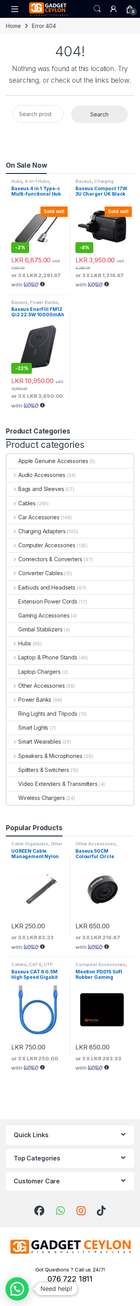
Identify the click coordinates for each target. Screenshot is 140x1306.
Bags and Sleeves (41, 489)
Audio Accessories (41, 475)
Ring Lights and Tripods (47, 713)
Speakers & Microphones (50, 756)
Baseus (83, 181)
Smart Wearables (39, 741)
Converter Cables (40, 573)
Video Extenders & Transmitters (58, 783)
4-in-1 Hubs (36, 181)
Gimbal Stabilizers (40, 629)
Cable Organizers (29, 843)
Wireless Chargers (41, 797)
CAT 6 (35, 964)
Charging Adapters (94, 184)
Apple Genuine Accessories (53, 461)
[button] (17, 1289)
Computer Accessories (46, 545)
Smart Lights (33, 727)
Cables (27, 503)
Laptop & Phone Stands (47, 657)
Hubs (16, 181)
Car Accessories (39, 517)
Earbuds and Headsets (46, 587)
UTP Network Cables (32, 967)
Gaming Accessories (43, 615)
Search (97, 9)
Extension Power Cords (47, 601)
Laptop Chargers (39, 671)
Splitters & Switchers (43, 770)
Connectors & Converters (50, 559)
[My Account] (113, 9)
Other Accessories (41, 685)
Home (13, 26)
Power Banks (44, 302)
